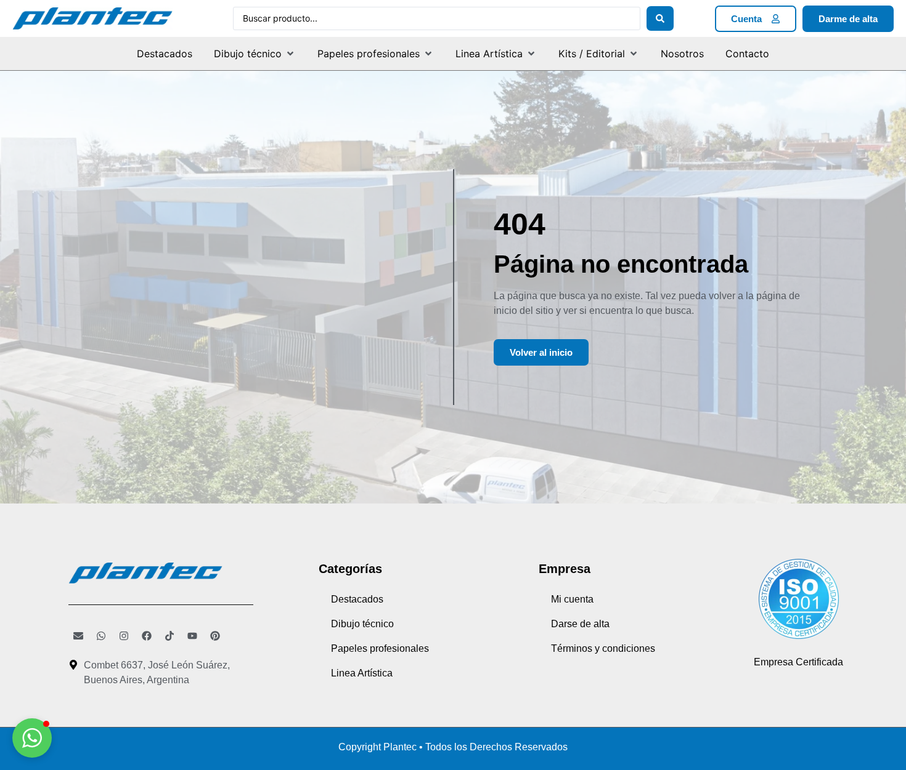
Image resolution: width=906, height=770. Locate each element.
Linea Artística (362, 673)
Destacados (357, 599)
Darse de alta (580, 624)
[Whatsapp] (101, 636)
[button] (255, 53)
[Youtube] (192, 636)
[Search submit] (660, 18)
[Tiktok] (169, 636)
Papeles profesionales (380, 648)
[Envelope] (78, 636)
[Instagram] (124, 636)
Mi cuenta (572, 599)
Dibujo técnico (362, 624)
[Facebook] (147, 636)
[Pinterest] (215, 636)
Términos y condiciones (603, 648)
